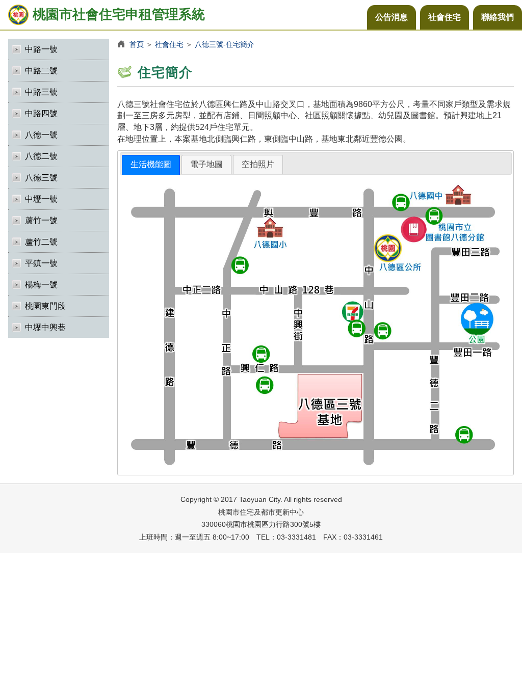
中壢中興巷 (45, 327)
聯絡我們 (497, 17)
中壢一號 (41, 199)
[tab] (151, 165)
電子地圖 (206, 164)
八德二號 (41, 156)
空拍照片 (258, 164)
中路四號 (41, 113)
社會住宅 (444, 17)
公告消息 (391, 17)
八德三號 (41, 177)
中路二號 (41, 70)
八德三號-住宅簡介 (224, 44)
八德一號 (41, 134)
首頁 (136, 44)
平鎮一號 (41, 263)
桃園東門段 (45, 306)
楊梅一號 (41, 284)
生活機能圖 (150, 164)
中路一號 (41, 49)
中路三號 (41, 92)
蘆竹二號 (41, 241)
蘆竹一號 (41, 220)
